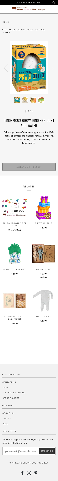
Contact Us (9, 382)
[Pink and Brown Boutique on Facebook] (22, 474)
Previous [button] (7, 68)
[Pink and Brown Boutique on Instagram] (29, 474)
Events (6, 418)
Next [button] (50, 68)
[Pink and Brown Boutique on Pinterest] (36, 474)
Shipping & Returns (13, 393)
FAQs (5, 387)
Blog (5, 424)
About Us (8, 413)
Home (5, 22)
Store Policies (10, 398)
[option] (29, 67)
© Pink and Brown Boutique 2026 (29, 463)
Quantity (29, 150)
